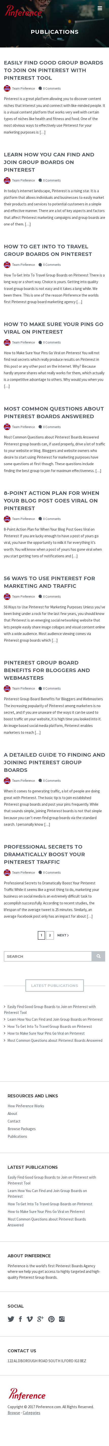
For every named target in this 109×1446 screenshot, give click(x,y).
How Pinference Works (26, 1105)
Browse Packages (22, 1128)
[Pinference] (23, 12)
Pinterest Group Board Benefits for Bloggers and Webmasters (47, 670)
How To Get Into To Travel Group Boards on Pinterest (49, 1026)
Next (61, 935)
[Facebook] (20, 1319)
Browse (14, 1412)
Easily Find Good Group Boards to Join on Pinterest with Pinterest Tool (53, 70)
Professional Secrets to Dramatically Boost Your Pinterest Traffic (44, 854)
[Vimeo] (29, 1319)
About (12, 1113)
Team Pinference (23, 88)
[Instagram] (62, 1319)
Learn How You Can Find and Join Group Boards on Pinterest (49, 162)
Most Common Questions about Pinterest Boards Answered (54, 1040)
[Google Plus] (40, 1319)
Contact (14, 1121)
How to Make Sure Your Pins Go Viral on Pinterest (46, 1033)
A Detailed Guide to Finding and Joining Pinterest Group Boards (54, 762)
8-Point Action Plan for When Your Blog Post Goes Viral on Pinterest (51, 500)
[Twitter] (11, 1319)
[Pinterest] (51, 1319)
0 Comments (52, 88)
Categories (31, 1412)
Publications (17, 1136)
